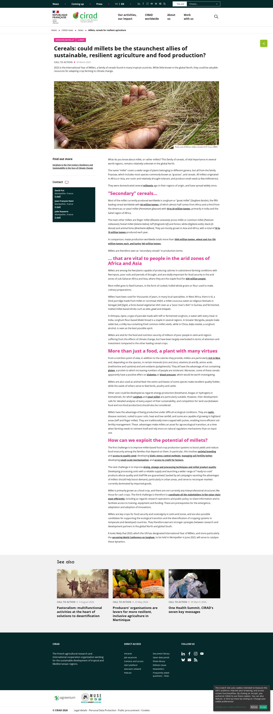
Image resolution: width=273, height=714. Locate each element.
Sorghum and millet (64, 40)
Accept (263, 707)
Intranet (128, 653)
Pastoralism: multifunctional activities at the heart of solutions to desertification (79, 612)
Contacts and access (133, 661)
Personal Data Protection (102, 710)
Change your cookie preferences (230, 707)
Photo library (159, 661)
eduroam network (132, 669)
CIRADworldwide (152, 17)
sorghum (137, 397)
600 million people (196, 278)
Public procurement (128, 710)
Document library (161, 653)
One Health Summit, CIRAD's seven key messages (191, 610)
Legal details (80, 710)
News (56, 4)
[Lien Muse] (91, 702)
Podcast (128, 672)
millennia (148, 185)
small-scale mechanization (134, 460)
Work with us (189, 17)
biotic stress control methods (165, 455)
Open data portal (161, 657)
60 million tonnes (149, 204)
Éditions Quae (159, 665)
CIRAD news (67, 30)
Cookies (145, 710)
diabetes (152, 374)
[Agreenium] (65, 702)
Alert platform (130, 665)
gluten (111, 370)
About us (171, 17)
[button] (216, 17)
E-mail (58, 196)
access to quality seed (124, 455)
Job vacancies (130, 657)
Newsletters (158, 669)
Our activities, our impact (127, 17)
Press (99, 4)
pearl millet (154, 397)
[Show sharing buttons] (263, 43)
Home (54, 30)
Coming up (78, 4)
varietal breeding (207, 451)
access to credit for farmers (168, 460)
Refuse (254, 707)
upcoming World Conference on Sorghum (133, 537)
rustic (211, 412)
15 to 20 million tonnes (178, 208)
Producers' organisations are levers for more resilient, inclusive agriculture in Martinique (135, 614)
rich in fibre (214, 358)
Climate (80, 40)
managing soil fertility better (197, 455)
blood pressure (168, 374)
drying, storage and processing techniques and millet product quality (179, 467)
